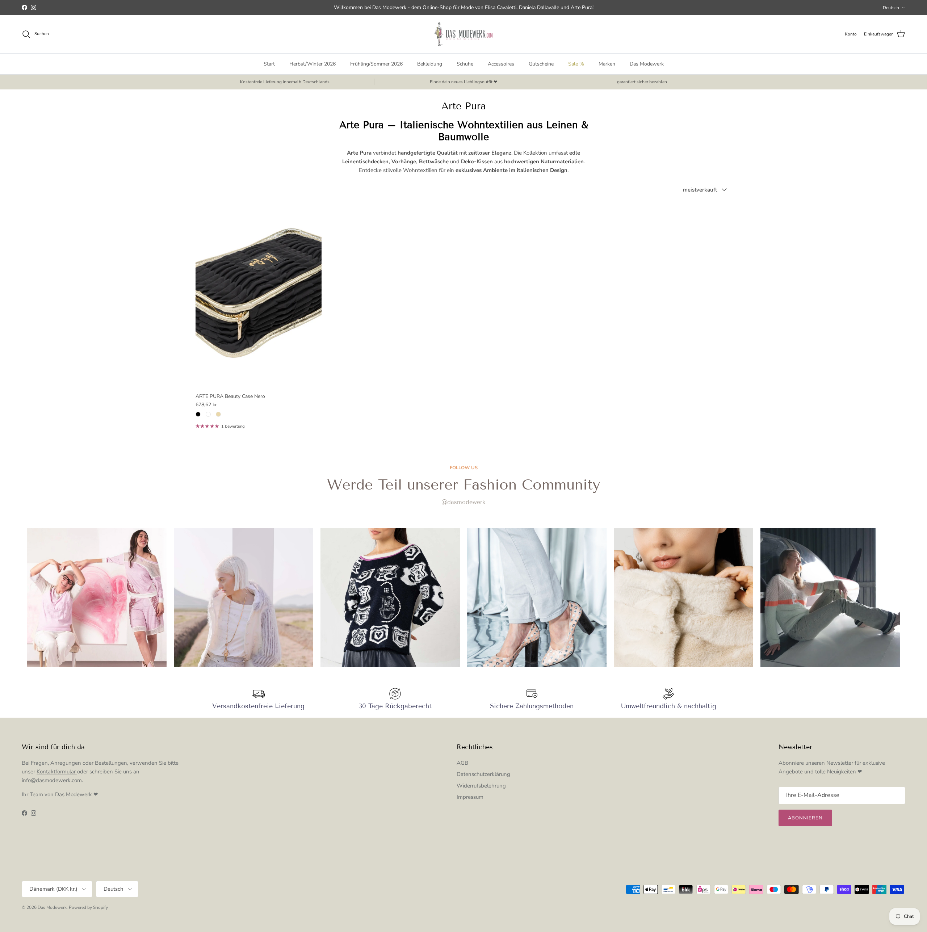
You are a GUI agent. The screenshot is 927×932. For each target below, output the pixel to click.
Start (269, 63)
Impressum (470, 797)
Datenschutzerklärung (483, 774)
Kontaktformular (57, 771)
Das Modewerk (647, 63)
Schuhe (465, 63)
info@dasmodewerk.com (52, 780)
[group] (97, 597)
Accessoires (501, 63)
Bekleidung (429, 63)
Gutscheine (541, 63)
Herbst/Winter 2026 (312, 63)
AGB (462, 763)
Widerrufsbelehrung (481, 785)
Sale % (576, 63)
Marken (607, 63)
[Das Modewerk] (463, 34)
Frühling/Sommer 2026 (376, 63)
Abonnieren (805, 818)
